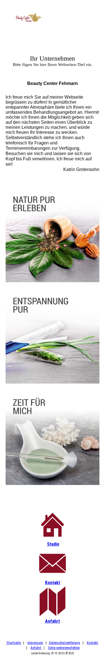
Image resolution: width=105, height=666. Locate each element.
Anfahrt (52, 621)
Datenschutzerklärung (64, 643)
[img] (29, 17)
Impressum (35, 643)
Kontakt (52, 582)
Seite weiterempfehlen (64, 648)
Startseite (14, 643)
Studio (53, 544)
